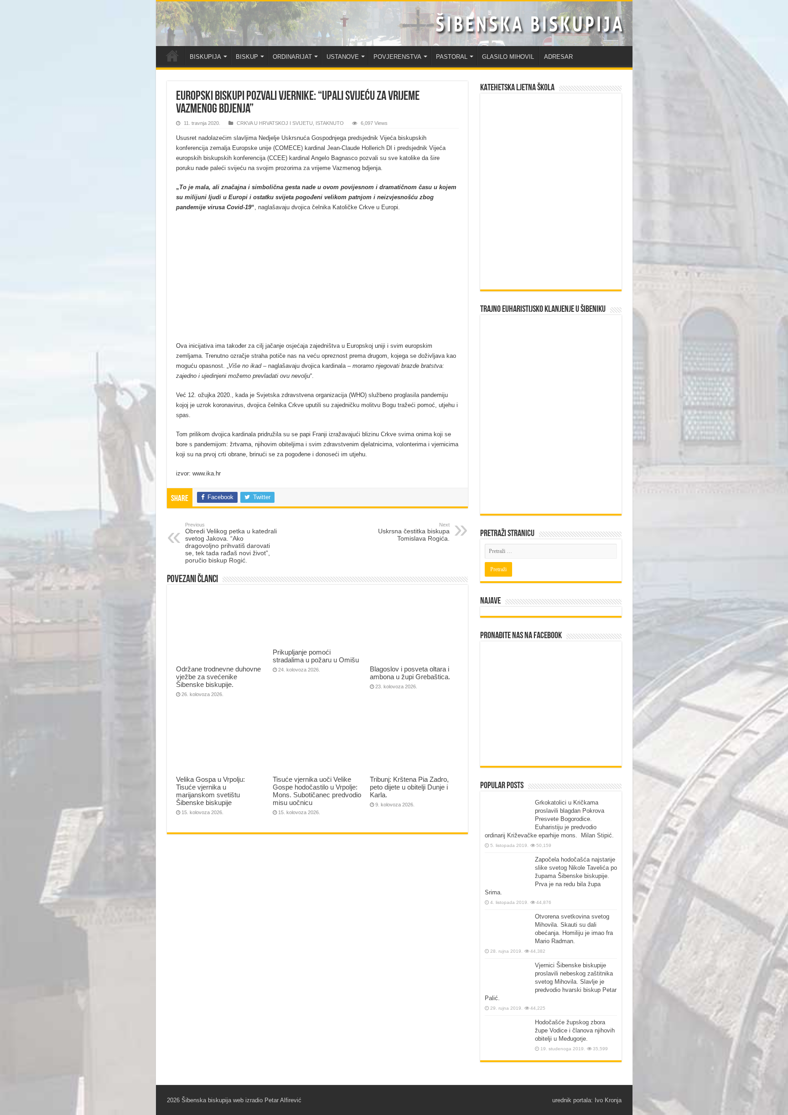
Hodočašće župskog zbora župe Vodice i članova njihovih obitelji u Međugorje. (575, 1030)
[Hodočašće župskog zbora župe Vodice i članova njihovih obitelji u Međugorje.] (507, 1035)
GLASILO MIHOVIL (508, 56)
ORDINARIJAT (292, 56)
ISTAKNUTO (330, 123)
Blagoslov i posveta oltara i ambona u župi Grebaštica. (410, 673)
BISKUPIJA (205, 56)
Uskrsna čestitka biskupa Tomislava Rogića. (414, 532)
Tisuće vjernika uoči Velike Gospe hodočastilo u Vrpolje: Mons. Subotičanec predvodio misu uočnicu (317, 790)
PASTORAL (451, 56)
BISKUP (247, 56)
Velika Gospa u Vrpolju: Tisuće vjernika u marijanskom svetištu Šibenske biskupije (210, 790)
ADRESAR (558, 56)
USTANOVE (343, 56)
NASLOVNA (172, 55)
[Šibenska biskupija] (394, 23)
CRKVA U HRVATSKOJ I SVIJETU (275, 123)
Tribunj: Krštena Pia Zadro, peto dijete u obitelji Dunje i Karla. (409, 787)
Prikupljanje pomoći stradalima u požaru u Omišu (316, 656)
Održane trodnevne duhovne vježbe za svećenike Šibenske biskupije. (218, 676)
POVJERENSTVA (397, 56)
